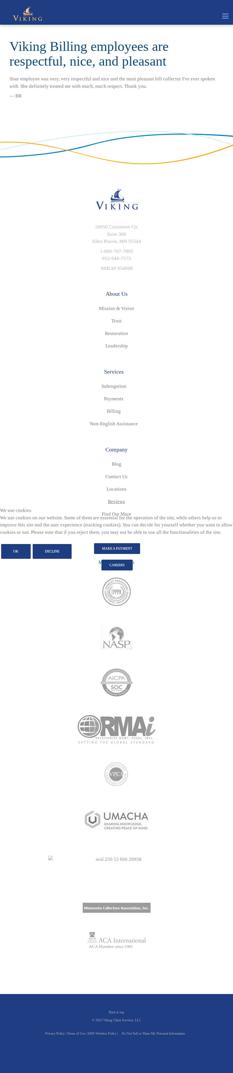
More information (116, 562)
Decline (52, 551)
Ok (15, 551)
